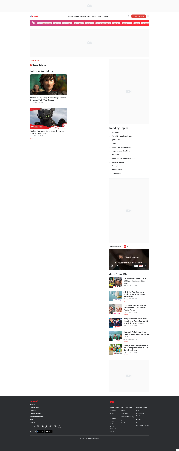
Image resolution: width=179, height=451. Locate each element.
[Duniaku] (34, 16)
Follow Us (32, 427)
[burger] (148, 16)
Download (33, 432)
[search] (129, 16)
